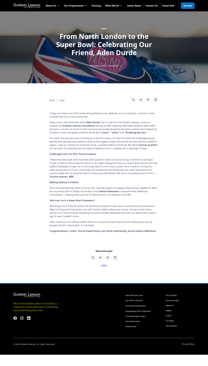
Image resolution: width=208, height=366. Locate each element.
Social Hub (168, 5)
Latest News (134, 5)
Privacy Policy (188, 344)
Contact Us (151, 5)
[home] (26, 5)
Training (96, 5)
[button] (52, 6)
